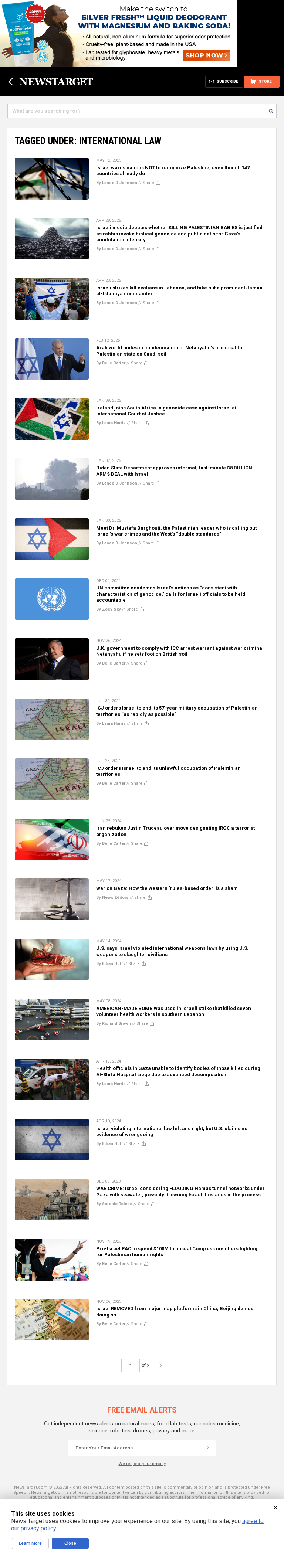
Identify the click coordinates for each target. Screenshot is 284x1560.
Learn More (30, 1543)
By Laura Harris (111, 423)
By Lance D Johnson (116, 182)
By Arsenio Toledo (114, 1204)
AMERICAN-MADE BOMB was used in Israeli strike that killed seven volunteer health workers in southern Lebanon (173, 1011)
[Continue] (208, 1448)
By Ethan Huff (109, 963)
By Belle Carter (110, 363)
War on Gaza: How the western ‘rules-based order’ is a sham (167, 888)
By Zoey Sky (108, 609)
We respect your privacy (142, 1463)
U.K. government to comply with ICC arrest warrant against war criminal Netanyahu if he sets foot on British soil (180, 651)
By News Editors (112, 897)
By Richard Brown (113, 1023)
